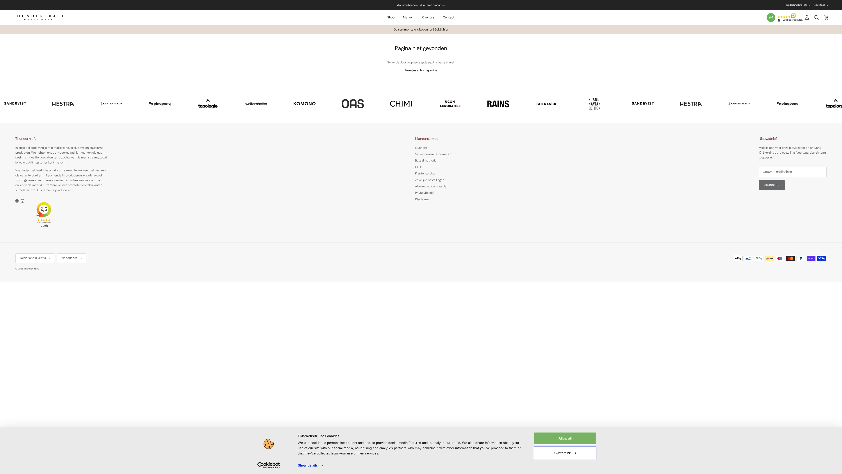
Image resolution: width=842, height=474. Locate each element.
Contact (448, 17)
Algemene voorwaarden (431, 186)
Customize (562, 452)
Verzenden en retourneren (433, 154)
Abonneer (771, 185)
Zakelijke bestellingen (429, 180)
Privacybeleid (424, 193)
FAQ (418, 167)
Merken (408, 17)
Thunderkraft (31, 269)
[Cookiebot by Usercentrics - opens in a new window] (269, 465)
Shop (390, 17)
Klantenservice (425, 173)
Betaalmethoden (426, 160)
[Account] (806, 17)
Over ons (428, 17)
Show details (308, 465)
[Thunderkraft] (38, 17)
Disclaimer (422, 199)
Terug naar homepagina (421, 70)
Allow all (565, 438)
